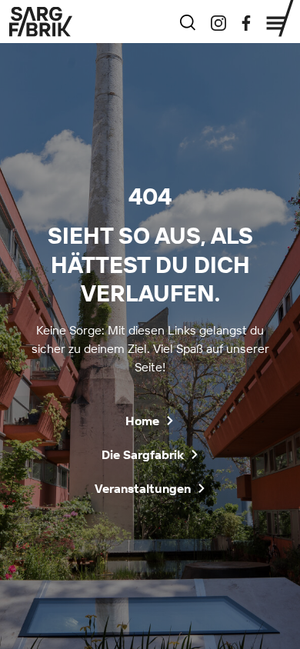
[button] (150, 420)
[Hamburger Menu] (280, 18)
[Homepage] (40, 21)
